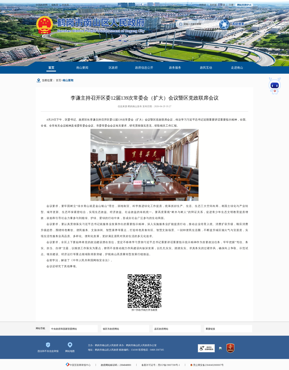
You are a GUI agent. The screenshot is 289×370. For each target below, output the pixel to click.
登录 (222, 5)
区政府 (113, 67)
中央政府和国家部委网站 (64, 328)
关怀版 (213, 5)
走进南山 (237, 67)
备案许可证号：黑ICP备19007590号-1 (160, 365)
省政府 (54, 5)
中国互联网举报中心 (80, 365)
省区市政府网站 (111, 328)
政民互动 (206, 67)
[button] (224, 24)
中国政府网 (41, 5)
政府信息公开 (144, 67)
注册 (231, 5)
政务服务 (175, 67)
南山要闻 (82, 67)
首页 (51, 67)
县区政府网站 (161, 328)
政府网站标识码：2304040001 (116, 365)
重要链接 (210, 328)
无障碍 (202, 5)
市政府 (65, 5)
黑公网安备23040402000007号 (208, 365)
